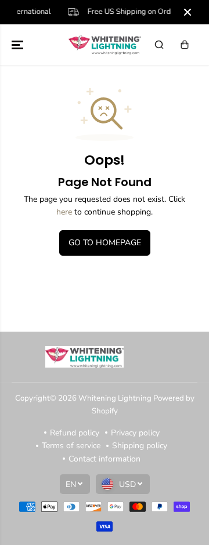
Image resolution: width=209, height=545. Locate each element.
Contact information (104, 458)
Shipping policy (139, 445)
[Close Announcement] (187, 12)
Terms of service (71, 445)
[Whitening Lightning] (105, 45)
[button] (19, 45)
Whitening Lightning (115, 398)
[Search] (159, 44)
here (64, 211)
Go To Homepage (105, 242)
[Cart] (184, 44)
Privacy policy (135, 432)
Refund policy (74, 432)
